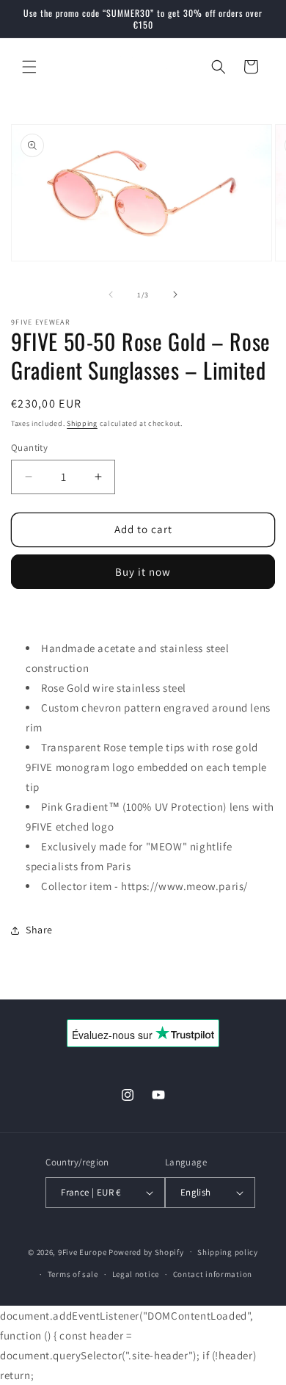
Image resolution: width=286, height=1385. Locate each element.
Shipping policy (227, 1252)
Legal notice (135, 1274)
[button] (29, 67)
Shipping (82, 423)
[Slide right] (175, 294)
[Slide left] (111, 294)
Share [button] (39, 929)
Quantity (29, 447)
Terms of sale (73, 1274)
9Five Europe (82, 1251)
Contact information (212, 1274)
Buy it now (143, 572)
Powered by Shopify (146, 1251)
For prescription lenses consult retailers (109, 617)
